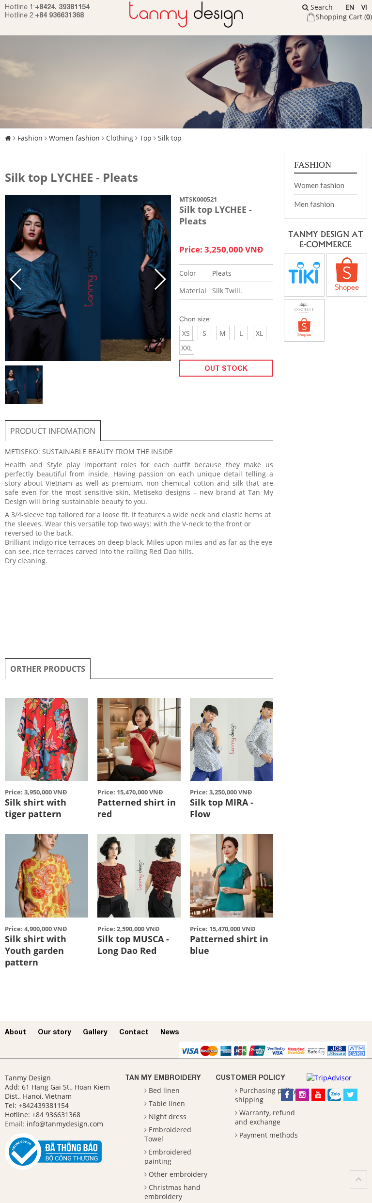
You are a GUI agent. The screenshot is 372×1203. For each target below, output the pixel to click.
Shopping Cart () (344, 16)
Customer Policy (250, 1077)
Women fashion (74, 137)
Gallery (95, 1032)
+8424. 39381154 (62, 6)
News (169, 1032)
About (15, 1032)
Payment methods (268, 1135)
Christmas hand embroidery (172, 1192)
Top (146, 137)
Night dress (167, 1116)
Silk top (170, 137)
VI (364, 7)
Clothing (119, 137)
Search (321, 7)
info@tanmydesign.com (65, 1123)
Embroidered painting (167, 1156)
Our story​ (54, 1032)
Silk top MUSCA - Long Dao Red (133, 944)
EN (350, 7)
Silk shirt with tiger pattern (35, 808)
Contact (134, 1032)
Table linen (167, 1103)
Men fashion (314, 204)
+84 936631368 (59, 15)
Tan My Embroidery (163, 1077)
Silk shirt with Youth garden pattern (35, 950)
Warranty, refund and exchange (265, 1117)
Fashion (30, 137)
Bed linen (164, 1090)
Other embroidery (178, 1174)
